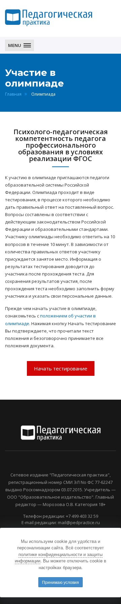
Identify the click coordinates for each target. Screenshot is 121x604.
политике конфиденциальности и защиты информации (59, 557)
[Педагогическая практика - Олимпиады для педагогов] (48, 17)
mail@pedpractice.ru (79, 522)
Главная (13, 94)
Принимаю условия (60, 582)
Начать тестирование (60, 368)
